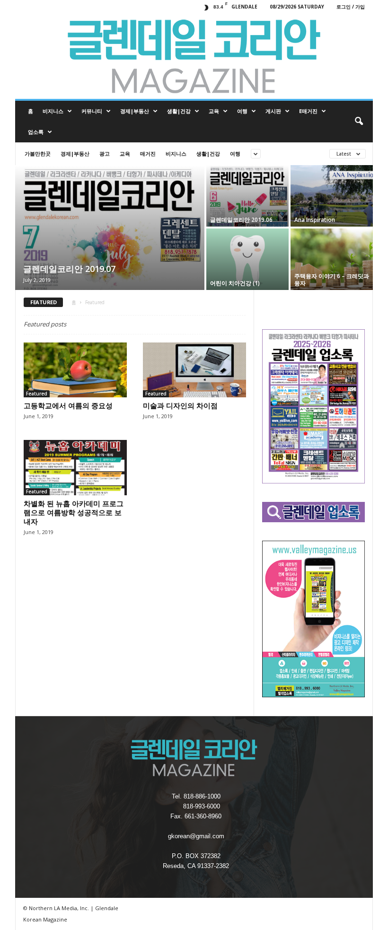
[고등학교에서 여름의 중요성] (75, 369)
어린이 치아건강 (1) (235, 283)
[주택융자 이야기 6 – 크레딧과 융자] (332, 259)
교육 (214, 110)
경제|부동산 (134, 110)
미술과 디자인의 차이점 (180, 405)
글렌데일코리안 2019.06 (241, 220)
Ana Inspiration (314, 220)
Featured (36, 393)
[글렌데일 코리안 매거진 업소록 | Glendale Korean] (194, 56)
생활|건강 (179, 110)
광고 (104, 153)
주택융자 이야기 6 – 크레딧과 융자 (331, 279)
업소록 (36, 131)
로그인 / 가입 (350, 6)
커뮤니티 (91, 110)
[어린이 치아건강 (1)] (247, 259)
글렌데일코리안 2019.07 (69, 268)
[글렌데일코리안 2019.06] (247, 196)
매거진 (148, 153)
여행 (242, 110)
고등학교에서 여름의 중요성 (68, 405)
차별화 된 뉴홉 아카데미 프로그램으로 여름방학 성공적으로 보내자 (73, 512)
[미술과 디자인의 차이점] (194, 369)
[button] (358, 121)
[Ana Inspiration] (332, 196)
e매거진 (308, 110)
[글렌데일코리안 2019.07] (109, 228)
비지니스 (53, 110)
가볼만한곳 (38, 153)
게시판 (273, 110)
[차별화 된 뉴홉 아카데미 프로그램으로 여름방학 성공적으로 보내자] (75, 467)
